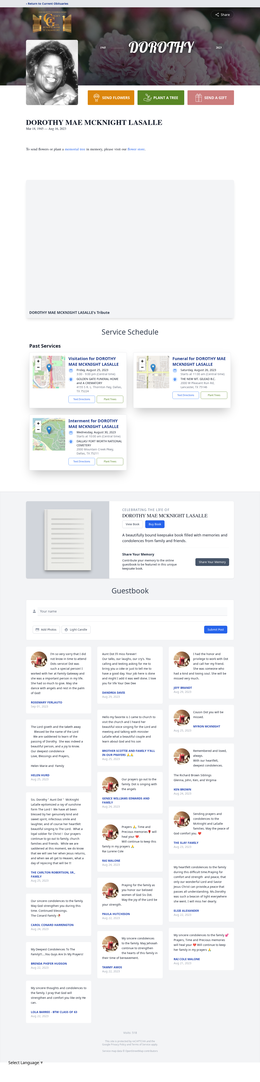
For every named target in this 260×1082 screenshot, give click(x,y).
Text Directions (81, 399)
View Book (132, 524)
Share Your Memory (212, 562)
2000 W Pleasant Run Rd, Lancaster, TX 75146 (197, 385)
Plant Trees (110, 399)
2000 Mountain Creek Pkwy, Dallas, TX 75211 (95, 451)
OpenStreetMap (134, 1051)
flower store (136, 148)
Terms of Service (141, 1044)
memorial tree (75, 148)
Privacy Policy (118, 1044)
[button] (49, 368)
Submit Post (216, 629)
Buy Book (155, 524)
